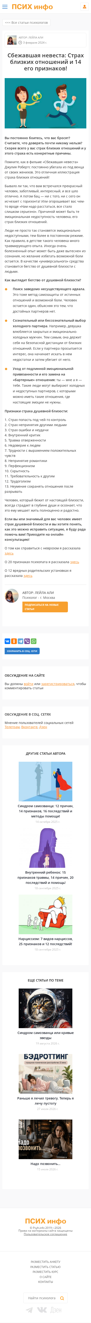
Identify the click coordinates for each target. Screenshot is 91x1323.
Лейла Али (35, 37)
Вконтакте (29, 727)
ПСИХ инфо (32, 7)
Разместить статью (45, 1267)
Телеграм (12, 727)
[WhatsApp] (33, 641)
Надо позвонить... (45, 1163)
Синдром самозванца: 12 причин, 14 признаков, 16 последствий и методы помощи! (46, 811)
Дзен (43, 727)
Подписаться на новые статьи (42, 607)
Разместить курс (45, 1272)
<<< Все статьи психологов (26, 22)
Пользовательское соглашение (45, 1234)
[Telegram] (20, 641)
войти (28, 684)
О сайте (46, 1277)
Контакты (45, 1282)
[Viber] (27, 641)
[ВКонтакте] (7, 641)
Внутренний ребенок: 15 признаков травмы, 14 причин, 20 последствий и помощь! (46, 877)
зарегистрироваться (57, 684)
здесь (9, 553)
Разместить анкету (45, 1262)
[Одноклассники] (14, 641)
